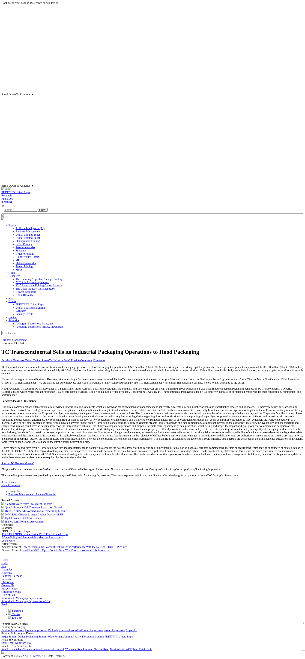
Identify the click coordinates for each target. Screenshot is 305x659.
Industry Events (24, 313)
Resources (14, 275)
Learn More (8, 540)
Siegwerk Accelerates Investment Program (28, 503)
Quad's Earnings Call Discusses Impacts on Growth (33, 507)
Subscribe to (21, 598)
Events (12, 301)
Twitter (15, 614)
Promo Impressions (114, 630)
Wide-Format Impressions (88, 630)
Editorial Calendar (11, 575)
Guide (11, 272)
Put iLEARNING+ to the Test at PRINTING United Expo (35, 534)
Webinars (21, 310)
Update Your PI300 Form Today (23, 518)
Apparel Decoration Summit (88, 636)
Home (4, 559)
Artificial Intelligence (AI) (30, 228)
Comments (99, 360)
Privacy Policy (9, 588)
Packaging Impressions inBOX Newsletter (39, 326)
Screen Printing (24, 266)
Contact (12, 317)
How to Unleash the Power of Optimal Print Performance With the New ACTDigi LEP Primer (74, 546)
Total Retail (7, 642)
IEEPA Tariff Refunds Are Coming (24, 521)
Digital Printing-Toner (28, 234)
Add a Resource (25, 294)
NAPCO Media (31, 655)
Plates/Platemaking (26, 263)
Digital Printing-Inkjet (28, 237)
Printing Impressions (12, 630)
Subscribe (13, 320)
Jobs (3, 566)
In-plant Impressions (36, 630)
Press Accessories (25, 247)
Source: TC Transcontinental (17, 463)
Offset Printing (24, 244)
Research (6, 195)
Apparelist (131, 630)
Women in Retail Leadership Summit (43, 649)
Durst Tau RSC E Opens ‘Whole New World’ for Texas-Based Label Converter (66, 550)
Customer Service (11, 591)
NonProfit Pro (23, 642)
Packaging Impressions (61, 630)
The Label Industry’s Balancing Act (35, 288)
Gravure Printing (25, 253)
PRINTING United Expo (15, 192)
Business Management (28, 231)
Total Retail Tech (142, 649)
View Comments (10, 485)
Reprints (6, 579)
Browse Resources (26, 291)
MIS (18, 260)
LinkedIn (16, 617)
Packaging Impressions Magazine (34, 323)
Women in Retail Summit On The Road (87, 649)
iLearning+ (7, 201)
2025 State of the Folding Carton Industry (39, 285)
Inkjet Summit (9, 636)
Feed (4, 604)
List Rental (7, 582)
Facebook (17, 610)
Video (11, 298)
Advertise (6, 572)
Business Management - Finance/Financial (32, 494)
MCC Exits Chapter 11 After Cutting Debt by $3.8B (34, 514)
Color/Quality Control (28, 256)
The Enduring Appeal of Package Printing (39, 279)
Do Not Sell (8, 594)
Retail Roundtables (12, 649)
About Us (6, 569)
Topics (12, 225)
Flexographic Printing (28, 240)
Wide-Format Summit (60, 636)
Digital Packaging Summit (30, 307)
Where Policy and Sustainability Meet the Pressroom (31, 537)
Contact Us (7, 585)
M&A (19, 269)
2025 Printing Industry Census (32, 282)
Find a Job (7, 198)
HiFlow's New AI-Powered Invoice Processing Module (36, 510)
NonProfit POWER (121, 649)
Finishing (21, 250)
